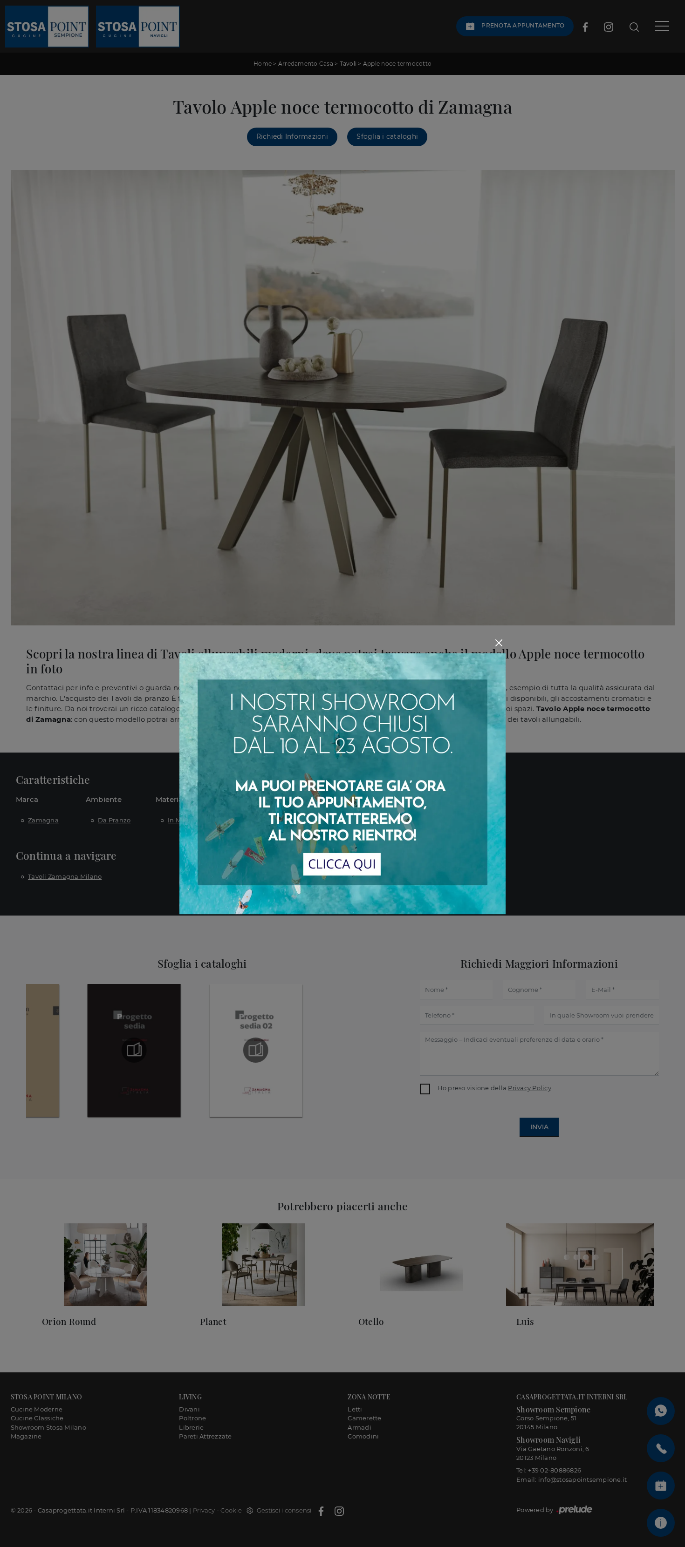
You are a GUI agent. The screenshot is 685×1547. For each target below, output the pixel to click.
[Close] (499, 642)
